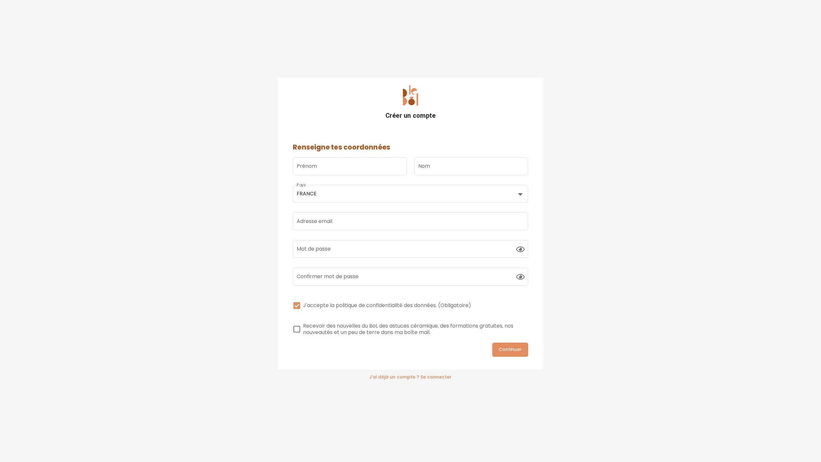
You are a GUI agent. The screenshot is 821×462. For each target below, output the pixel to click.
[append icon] (520, 249)
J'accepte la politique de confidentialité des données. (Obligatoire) (387, 305)
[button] (410, 194)
